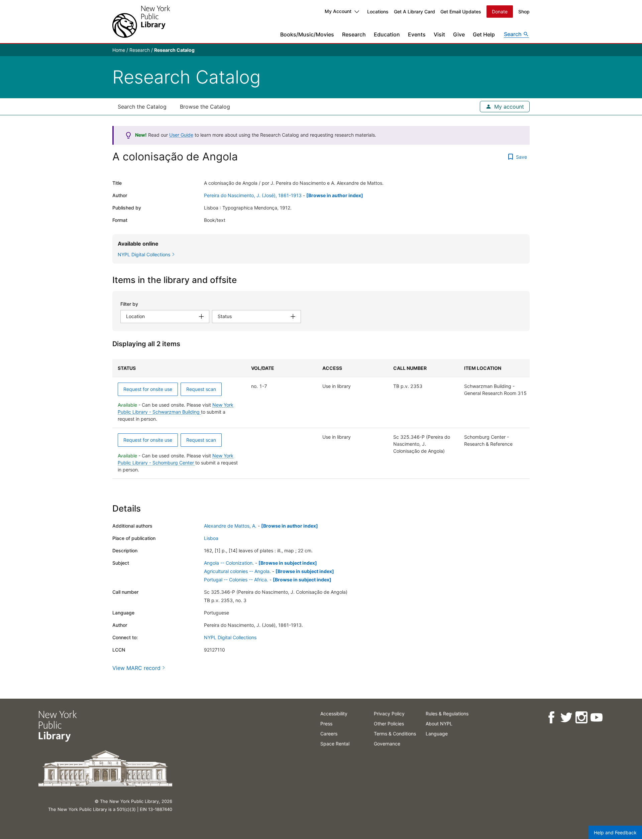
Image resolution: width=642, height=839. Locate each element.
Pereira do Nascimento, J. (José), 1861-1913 (253, 195)
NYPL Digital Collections (230, 637)
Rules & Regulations (447, 713)
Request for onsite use (147, 389)
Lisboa (211, 538)
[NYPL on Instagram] (580, 717)
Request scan (201, 389)
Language (437, 733)
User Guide (181, 135)
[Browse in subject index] (287, 563)
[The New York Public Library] (141, 21)
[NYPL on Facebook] (550, 717)
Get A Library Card (414, 11)
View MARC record (136, 668)
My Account (338, 11)
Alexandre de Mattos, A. (230, 526)
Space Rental (334, 743)
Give (459, 34)
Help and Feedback (615, 832)
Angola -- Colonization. (229, 563)
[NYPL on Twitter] (565, 717)
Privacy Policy (389, 713)
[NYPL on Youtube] (596, 717)
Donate (500, 11)
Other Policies (389, 723)
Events (417, 34)
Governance (387, 743)
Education (387, 34)
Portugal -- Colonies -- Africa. (236, 579)
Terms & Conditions (395, 733)
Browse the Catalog (205, 106)
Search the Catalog (142, 106)
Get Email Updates (460, 11)
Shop (524, 11)
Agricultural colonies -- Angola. (237, 571)
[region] (321, 419)
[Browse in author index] (334, 195)
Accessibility (333, 713)
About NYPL (439, 723)
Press (326, 723)
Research (354, 34)
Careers (328, 733)
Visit (439, 34)
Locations (378, 11)
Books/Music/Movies (307, 34)
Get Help (484, 34)
